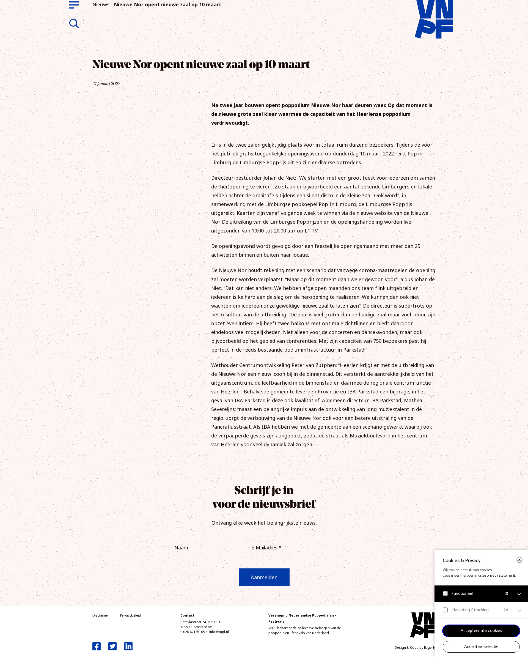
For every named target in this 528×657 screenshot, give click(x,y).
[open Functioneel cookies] (519, 594)
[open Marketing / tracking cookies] (519, 611)
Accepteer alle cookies (481, 630)
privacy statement (501, 576)
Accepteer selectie (481, 646)
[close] (519, 560)
